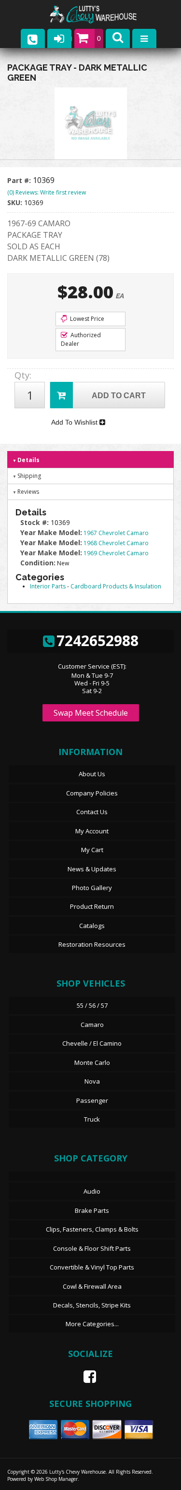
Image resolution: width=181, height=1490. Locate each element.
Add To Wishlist (75, 422)
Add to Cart (119, 395)
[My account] (59, 38)
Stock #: (35, 522)
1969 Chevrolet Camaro (116, 553)
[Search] (118, 38)
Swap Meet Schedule (91, 713)
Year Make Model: (51, 532)
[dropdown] (144, 38)
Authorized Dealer (81, 339)
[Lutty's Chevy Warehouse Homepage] (103, 14)
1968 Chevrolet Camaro (116, 543)
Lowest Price (86, 319)
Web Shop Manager (56, 1479)
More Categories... (92, 1323)
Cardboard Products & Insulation (115, 586)
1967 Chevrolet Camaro (116, 533)
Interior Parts (48, 586)
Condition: (38, 562)
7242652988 (97, 640)
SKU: (15, 202)
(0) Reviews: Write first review (46, 192)
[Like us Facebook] (86, 1377)
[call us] (33, 38)
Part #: (20, 180)
